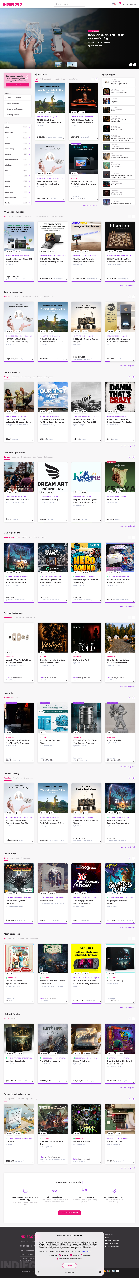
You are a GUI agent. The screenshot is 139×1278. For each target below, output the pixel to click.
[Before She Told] (86, 638)
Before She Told (81, 660)
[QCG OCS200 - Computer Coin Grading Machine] (120, 317)
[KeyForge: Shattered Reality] (120, 878)
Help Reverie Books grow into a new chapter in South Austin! (85, 502)
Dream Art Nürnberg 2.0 (51, 499)
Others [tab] (43, 537)
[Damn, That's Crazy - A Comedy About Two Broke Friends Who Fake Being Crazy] (120, 397)
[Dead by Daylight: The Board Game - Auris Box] (53, 557)
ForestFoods (113, 499)
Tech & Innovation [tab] (46, 79)
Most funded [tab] (17, 778)
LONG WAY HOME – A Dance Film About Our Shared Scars (18, 743)
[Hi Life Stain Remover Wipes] (53, 718)
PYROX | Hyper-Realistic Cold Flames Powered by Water (82, 123)
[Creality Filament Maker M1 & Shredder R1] (19, 236)
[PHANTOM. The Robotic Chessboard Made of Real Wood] (120, 236)
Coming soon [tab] (9, 698)
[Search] (56, 4)
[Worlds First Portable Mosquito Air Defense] (86, 236)
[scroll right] (134, 64)
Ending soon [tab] (48, 296)
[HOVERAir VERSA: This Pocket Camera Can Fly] (50, 159)
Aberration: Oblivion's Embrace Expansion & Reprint (16, 582)
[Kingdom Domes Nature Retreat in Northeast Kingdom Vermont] (120, 638)
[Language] (114, 4)
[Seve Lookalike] (120, 718)
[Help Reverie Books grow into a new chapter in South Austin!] (86, 477)
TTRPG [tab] (24, 537)
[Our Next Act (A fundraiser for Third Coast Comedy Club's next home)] (53, 397)
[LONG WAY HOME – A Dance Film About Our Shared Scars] (19, 718)
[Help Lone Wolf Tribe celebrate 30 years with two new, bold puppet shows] (19, 397)
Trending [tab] (7, 778)
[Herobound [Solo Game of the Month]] (86, 557)
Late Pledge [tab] (37, 296)
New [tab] (18, 698)
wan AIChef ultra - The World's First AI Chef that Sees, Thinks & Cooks (83, 184)
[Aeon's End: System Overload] (19, 878)
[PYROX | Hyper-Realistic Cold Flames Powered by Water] (83, 98)
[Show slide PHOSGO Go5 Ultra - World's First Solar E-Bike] (72, 64)
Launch (17, 85)
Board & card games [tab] (12, 537)
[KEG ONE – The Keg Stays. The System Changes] (86, 718)
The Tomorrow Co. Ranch (17, 499)
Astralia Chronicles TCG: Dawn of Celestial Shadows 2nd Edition (118, 582)
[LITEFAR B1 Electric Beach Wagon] (86, 317)
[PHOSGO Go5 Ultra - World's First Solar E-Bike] (50, 98)
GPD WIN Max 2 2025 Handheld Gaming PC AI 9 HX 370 (51, 261)
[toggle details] (64, 139)
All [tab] (37, 79)
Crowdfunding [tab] (26, 296)
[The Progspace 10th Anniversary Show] (86, 878)
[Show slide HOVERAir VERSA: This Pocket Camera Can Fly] (60, 64)
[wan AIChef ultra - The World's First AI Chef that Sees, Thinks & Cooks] (83, 159)
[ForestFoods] (120, 477)
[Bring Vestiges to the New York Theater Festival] (53, 638)
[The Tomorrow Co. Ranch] (19, 477)
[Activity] (119, 4)
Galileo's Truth (47, 900)
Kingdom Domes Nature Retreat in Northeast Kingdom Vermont (118, 663)
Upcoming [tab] (15, 296)
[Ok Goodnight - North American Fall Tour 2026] (86, 397)
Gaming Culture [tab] (72, 79)
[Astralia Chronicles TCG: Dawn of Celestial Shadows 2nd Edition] (120, 557)
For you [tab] (7, 296)
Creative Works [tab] (59, 79)
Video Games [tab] (34, 537)
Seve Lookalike (114, 740)
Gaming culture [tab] (57, 216)
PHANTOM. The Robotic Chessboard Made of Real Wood (119, 261)
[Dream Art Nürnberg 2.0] (53, 477)
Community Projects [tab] (43, 216)
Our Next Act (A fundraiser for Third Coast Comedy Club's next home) (52, 422)
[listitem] (17, 127)
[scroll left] (130, 64)
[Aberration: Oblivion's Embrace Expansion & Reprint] (19, 557)
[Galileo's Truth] (53, 878)
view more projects (90, 205)
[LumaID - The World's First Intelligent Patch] (19, 638)
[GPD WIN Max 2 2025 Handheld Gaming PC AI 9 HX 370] (53, 236)
